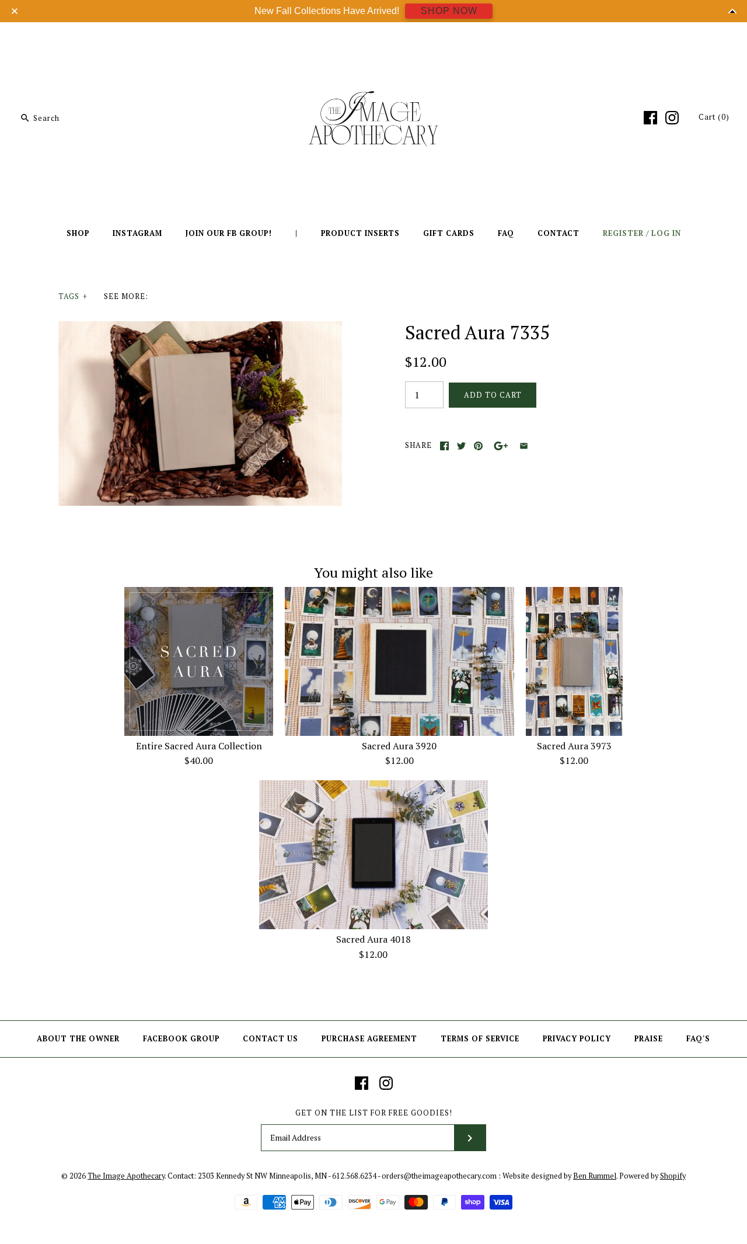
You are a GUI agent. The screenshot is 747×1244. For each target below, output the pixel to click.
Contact (558, 233)
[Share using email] (523, 446)
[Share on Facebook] (444, 446)
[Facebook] (650, 117)
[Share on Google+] (501, 446)
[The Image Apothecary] (373, 39)
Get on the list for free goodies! (373, 1113)
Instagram (137, 233)
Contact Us (270, 1039)
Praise (648, 1039)
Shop (78, 233)
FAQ (506, 233)
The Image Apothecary (126, 1176)
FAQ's (698, 1039)
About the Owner (78, 1039)
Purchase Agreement (369, 1039)
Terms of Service (480, 1039)
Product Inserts (360, 233)
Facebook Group (181, 1039)
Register (623, 233)
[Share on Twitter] (461, 446)
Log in (666, 233)
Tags (73, 296)
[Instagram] (672, 117)
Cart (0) (714, 117)
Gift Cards (448, 233)
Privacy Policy (577, 1039)
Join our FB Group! (229, 233)
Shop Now (449, 11)
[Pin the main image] (478, 446)
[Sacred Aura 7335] (200, 328)
